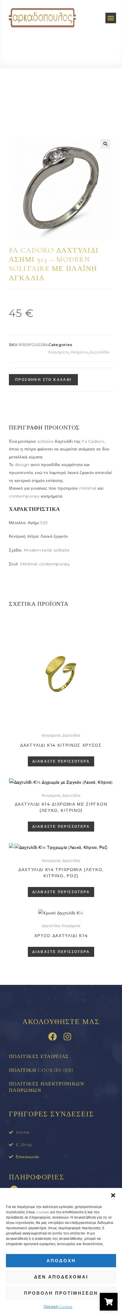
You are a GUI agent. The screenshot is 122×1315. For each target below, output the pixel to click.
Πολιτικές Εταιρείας (39, 1056)
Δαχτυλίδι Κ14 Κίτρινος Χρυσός (61, 745)
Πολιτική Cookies (58, 1306)
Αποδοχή (61, 1260)
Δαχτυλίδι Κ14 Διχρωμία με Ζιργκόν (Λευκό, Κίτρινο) (61, 807)
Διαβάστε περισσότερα (61, 761)
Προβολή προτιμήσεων (61, 1293)
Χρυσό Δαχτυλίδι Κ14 (61, 935)
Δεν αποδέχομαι (61, 1277)
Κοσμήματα (58, 352)
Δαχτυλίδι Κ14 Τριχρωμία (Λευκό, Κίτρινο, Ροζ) (61, 872)
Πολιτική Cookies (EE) (41, 1070)
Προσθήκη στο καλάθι (43, 379)
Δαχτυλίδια (100, 352)
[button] (113, 1195)
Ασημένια (79, 352)
